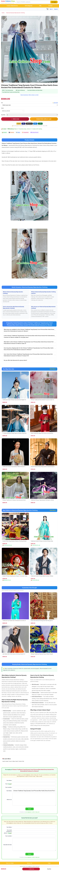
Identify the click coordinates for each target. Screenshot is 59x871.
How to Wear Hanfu (13, 761)
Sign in (51, 9)
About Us (29, 863)
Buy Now (49, 868)
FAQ (40, 5)
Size (2, 102)
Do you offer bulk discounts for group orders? (29, 360)
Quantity (3, 114)
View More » (53, 369)
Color (2, 108)
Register (56, 9)
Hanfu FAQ (21, 761)
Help (49, 863)
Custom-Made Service (12, 5)
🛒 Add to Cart (15, 119)
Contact (50, 5)
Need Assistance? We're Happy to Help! (29, 94)
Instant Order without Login (43, 119)
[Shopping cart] (47, 9)
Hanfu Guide (5, 761)
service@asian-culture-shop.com (32, 812)
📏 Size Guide (55, 102)
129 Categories (28, 5)
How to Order (10, 863)
